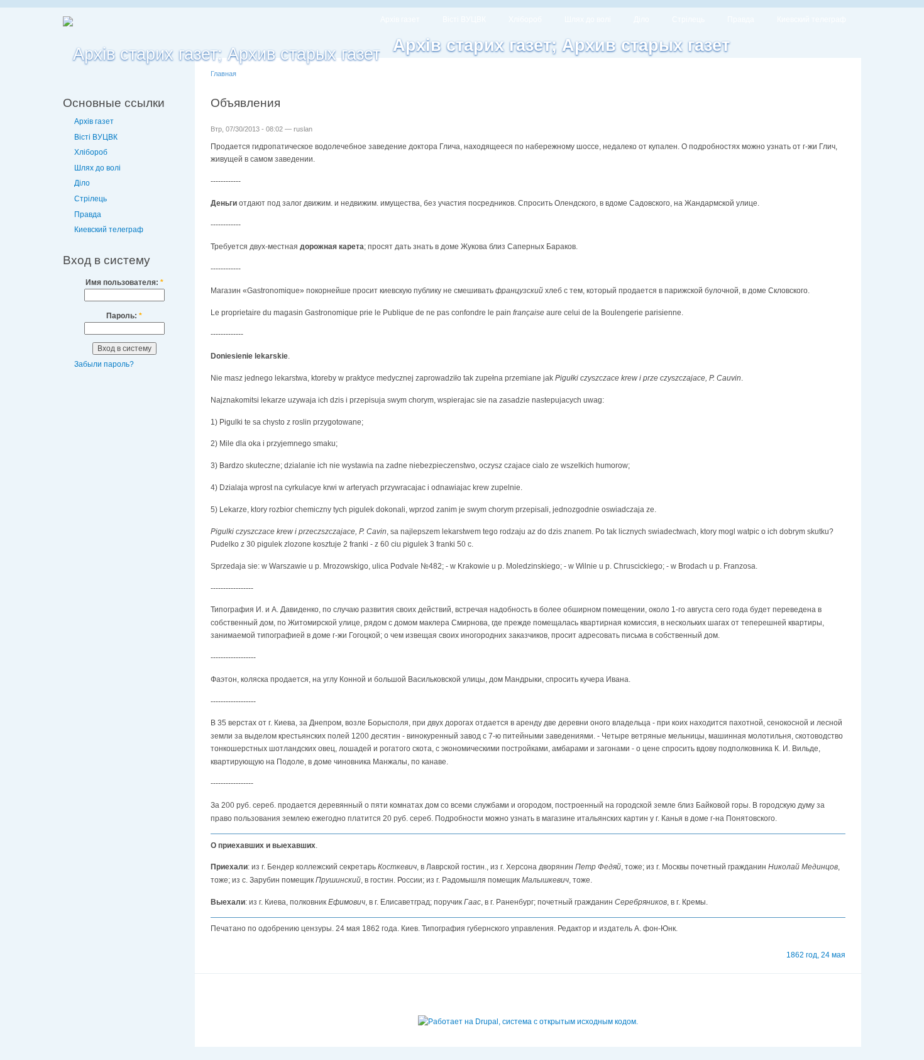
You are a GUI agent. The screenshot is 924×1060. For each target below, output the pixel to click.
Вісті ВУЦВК (464, 19)
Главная (223, 73)
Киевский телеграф (811, 19)
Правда (740, 19)
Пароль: (124, 315)
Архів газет (400, 19)
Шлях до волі (587, 19)
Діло (641, 19)
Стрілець (688, 19)
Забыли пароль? (104, 364)
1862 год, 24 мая (815, 955)
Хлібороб (525, 19)
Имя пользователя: (124, 282)
